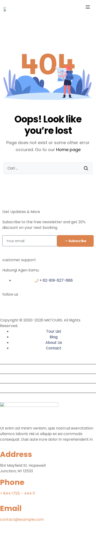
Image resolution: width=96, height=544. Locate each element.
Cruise (7, 388)
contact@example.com (22, 519)
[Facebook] (8, 308)
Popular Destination (20, 369)
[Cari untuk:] (48, 168)
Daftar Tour (12, 378)
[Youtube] (18, 536)
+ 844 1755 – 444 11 (17, 493)
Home (7, 359)
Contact (9, 397)
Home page (68, 149)
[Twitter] (31, 308)
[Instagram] (54, 308)
